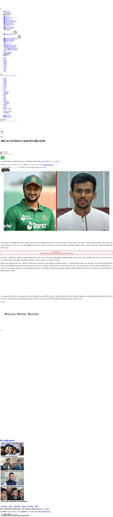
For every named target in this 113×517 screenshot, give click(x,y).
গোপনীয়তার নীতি (16, 506)
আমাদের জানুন (4, 506)
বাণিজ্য (5, 63)
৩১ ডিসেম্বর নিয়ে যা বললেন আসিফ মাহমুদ (9, 456)
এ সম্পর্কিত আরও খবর (8, 440)
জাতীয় (5, 60)
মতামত (5, 94)
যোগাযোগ (24, 506)
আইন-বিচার (6, 101)
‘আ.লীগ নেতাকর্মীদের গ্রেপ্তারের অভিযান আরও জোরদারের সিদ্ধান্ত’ (14, 501)
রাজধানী (5, 64)
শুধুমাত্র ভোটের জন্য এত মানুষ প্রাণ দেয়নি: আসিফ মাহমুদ (12, 471)
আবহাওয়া (5, 104)
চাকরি (5, 97)
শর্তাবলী (10, 506)
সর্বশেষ (5, 57)
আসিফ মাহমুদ (22, 314)
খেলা (4, 70)
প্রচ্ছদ (2, 131)
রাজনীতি (5, 61)
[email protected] (48, 165)
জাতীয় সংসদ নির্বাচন (7, 111)
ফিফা (5, 59)
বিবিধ (5, 107)
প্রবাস (5, 71)
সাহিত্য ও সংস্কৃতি (7, 108)
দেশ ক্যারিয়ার (6, 112)
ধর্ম (4, 110)
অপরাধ (5, 100)
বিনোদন (5, 68)
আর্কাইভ (36, 506)
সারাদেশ (5, 66)
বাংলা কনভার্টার (30, 506)
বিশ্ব (4, 67)
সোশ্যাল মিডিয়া (7, 103)
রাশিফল (5, 106)
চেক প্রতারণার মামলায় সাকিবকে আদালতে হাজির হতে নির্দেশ (12, 486)
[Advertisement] (38, 4)
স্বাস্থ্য (5, 99)
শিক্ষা (5, 96)
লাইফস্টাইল (6, 93)
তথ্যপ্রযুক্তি (6, 92)
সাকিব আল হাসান (11, 314)
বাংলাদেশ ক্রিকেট (34, 314)
